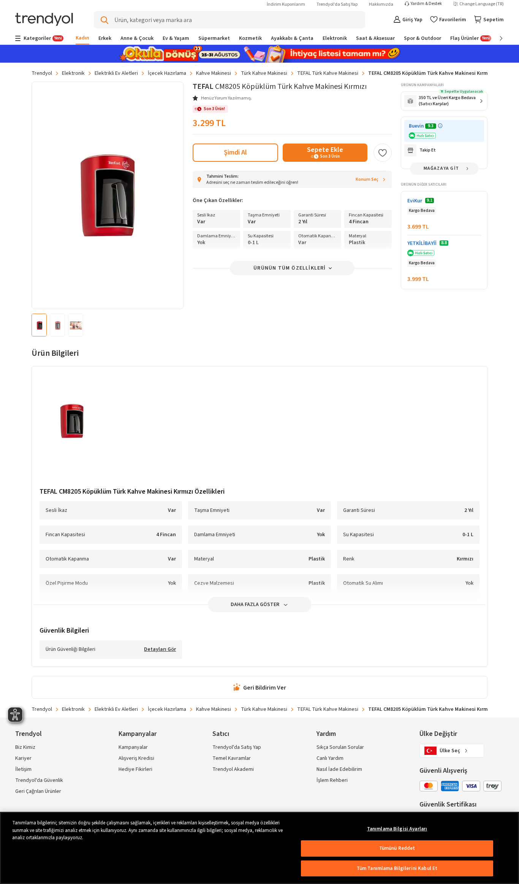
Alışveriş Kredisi (136, 758)
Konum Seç (367, 179)
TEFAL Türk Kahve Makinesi (327, 73)
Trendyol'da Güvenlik (39, 780)
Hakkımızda (381, 4)
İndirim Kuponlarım (286, 4)
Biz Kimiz (25, 747)
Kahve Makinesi (213, 73)
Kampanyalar (133, 747)
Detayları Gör (160, 649)
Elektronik (73, 73)
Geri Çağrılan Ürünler (38, 791)
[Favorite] (382, 153)
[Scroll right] (495, 38)
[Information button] (440, 125)
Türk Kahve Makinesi (264, 73)
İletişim (23, 769)
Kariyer (23, 758)
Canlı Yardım (329, 758)
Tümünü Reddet (397, 848)
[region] (259, 848)
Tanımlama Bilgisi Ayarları (397, 829)
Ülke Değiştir (438, 734)
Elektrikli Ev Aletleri (116, 73)
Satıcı (220, 734)
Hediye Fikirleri (135, 769)
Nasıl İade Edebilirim (339, 769)
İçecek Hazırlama (167, 73)
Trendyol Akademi (233, 769)
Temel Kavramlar (231, 758)
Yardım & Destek (426, 3)
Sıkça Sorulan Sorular (340, 747)
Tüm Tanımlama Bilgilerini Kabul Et (397, 868)
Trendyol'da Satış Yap (337, 4)
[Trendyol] (44, 20)
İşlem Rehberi (332, 780)
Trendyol (42, 73)
